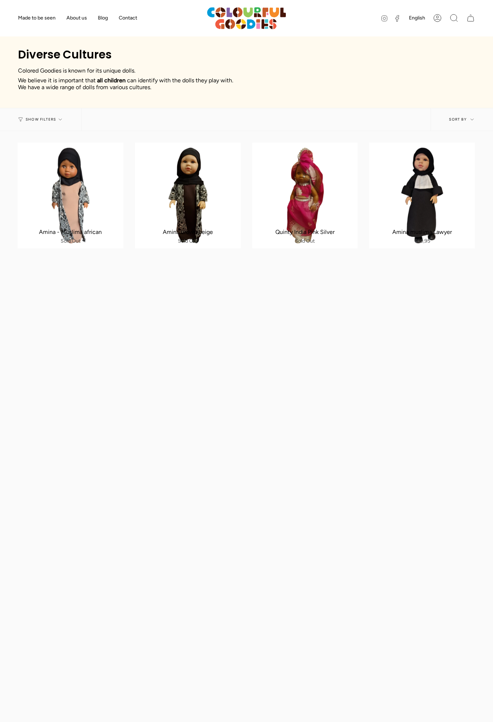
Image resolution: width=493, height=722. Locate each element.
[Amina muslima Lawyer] (422, 195)
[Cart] (470, 18)
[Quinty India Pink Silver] (305, 195)
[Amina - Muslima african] (70, 195)
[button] (454, 18)
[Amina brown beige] (188, 195)
